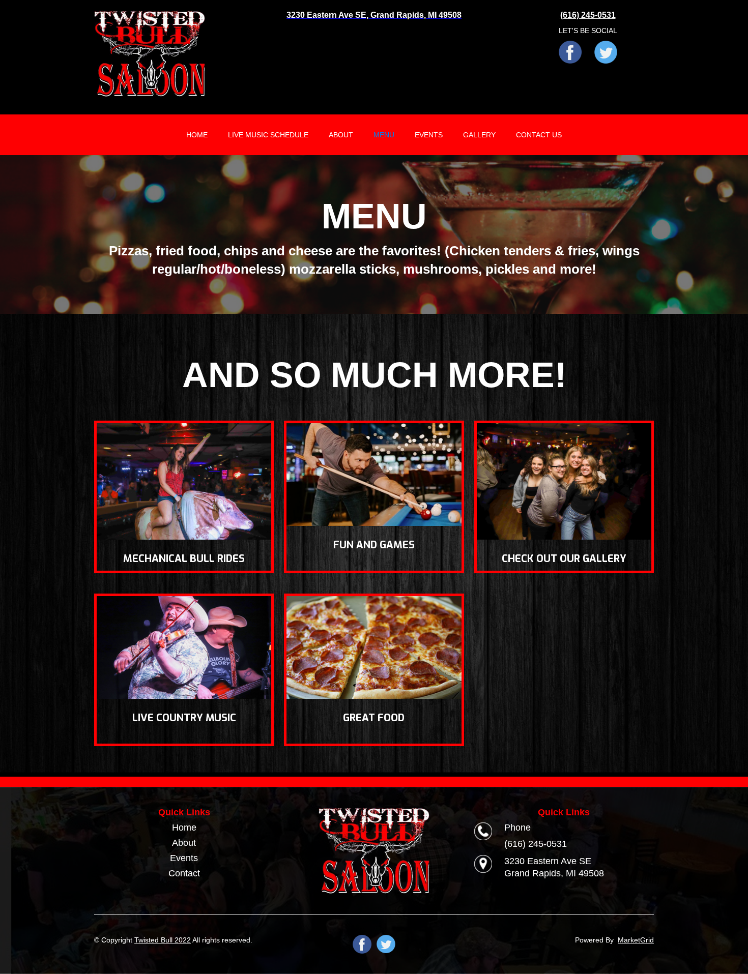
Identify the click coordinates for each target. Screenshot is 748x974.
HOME (197, 135)
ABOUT (341, 135)
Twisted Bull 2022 (162, 940)
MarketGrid (636, 940)
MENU (383, 135)
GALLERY (479, 135)
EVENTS (429, 135)
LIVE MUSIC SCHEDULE (268, 135)
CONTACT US (539, 135)
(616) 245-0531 (535, 844)
